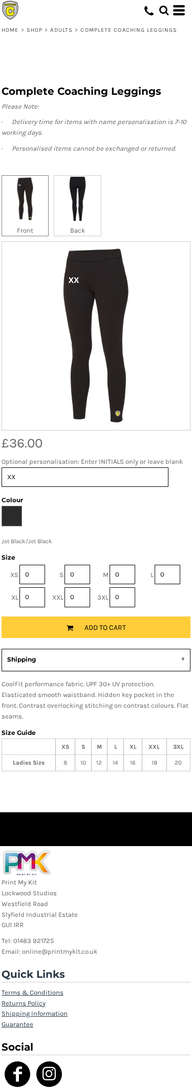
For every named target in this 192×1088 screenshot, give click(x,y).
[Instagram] (49, 1074)
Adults (61, 30)
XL (14, 597)
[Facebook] (17, 1074)
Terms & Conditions (32, 992)
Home (10, 30)
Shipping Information (35, 1013)
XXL (57, 597)
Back (77, 230)
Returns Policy (24, 1003)
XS (14, 575)
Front (25, 230)
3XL (103, 597)
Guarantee (17, 1024)
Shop (34, 30)
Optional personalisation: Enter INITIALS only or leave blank (92, 461)
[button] (164, 10)
